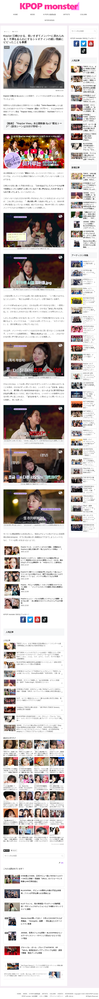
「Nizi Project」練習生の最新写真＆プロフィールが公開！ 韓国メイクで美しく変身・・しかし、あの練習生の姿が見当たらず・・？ (26, 824)
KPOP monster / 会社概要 (29, 996)
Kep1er (14, 850)
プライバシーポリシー (56, 996)
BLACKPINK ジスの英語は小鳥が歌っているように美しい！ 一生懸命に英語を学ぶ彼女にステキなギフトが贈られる (10, 772)
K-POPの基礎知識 (34, 994)
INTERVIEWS (69, 994)
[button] (62, 856)
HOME (19, 994)
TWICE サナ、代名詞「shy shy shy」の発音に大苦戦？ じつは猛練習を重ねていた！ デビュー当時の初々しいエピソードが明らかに (10, 755)
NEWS (7, 850)
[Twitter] (30, 619)
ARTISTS (45, 994)
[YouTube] (37, 619)
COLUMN (53, 994)
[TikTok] (44, 619)
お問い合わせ (69, 996)
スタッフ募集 (43, 996)
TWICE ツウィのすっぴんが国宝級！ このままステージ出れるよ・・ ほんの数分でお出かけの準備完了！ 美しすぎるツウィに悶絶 (26, 807)
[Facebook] (23, 619)
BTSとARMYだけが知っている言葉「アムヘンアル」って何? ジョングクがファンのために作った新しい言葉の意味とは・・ (41, 841)
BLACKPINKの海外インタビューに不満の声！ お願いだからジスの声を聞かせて (57, 839)
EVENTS (60, 994)
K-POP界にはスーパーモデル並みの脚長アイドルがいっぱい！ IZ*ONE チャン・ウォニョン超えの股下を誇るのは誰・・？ (41, 824)
